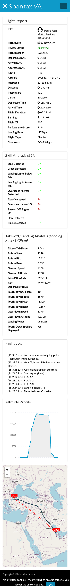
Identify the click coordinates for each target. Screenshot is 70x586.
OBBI (43, 57)
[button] (54, 529)
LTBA (43, 62)
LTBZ (43, 67)
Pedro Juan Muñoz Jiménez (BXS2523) (47, 34)
